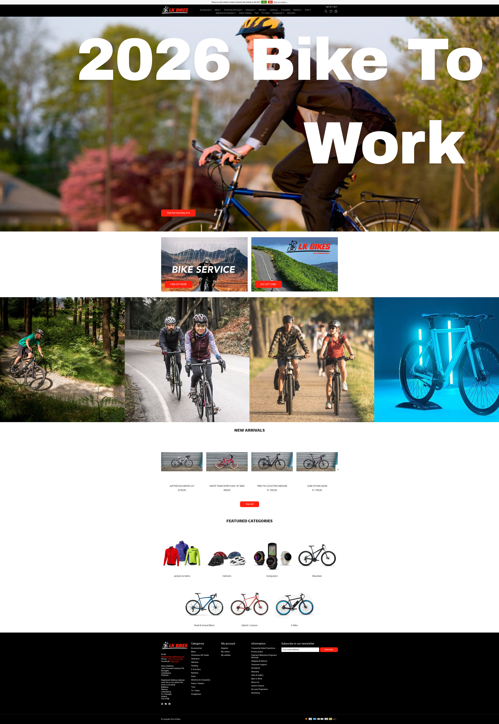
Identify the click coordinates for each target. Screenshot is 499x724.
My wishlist (226, 655)
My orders (225, 651)
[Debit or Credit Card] (335, 719)
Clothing (194, 666)
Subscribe (329, 649)
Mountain (317, 576)
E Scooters (285, 10)
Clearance (195, 659)
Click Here (174, 661)
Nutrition (194, 673)
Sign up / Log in (331, 7)
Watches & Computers (200, 680)
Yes (264, 2)
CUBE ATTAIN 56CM (317, 486)
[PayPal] (330, 719)
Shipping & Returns (259, 661)
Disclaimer (255, 668)
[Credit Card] (326, 719)
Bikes (193, 651)
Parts (193, 676)
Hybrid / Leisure (249, 625)
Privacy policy (257, 651)
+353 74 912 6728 (175, 659)
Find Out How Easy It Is (178, 213)
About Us (255, 682)
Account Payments (259, 689)
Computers (272, 576)
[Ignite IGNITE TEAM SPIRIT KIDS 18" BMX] (227, 461)
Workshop (255, 693)
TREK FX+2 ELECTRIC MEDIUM (272, 486)
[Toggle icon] (326, 11)
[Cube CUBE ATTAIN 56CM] (317, 461)
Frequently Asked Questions (263, 648)
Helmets (227, 576)
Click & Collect (257, 675)
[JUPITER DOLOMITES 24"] (182, 461)
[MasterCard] (306, 719)
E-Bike (294, 625)
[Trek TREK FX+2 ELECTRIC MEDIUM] (272, 461)
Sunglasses (196, 694)
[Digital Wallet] (320, 719)
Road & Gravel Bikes (204, 625)
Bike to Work (256, 679)
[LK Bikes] (174, 10)
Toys (256, 13)
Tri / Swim (265, 13)
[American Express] (314, 719)
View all (249, 504)
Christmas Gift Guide (200, 655)
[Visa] (310, 719)
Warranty (255, 672)
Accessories (196, 648)
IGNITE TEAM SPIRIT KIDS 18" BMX (227, 486)
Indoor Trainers (245, 13)
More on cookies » (280, 2)
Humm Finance (257, 686)
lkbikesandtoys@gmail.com (172, 656)
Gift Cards (291, 13)
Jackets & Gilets (181, 576)
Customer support (259, 664)
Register (224, 648)
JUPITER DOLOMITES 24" (181, 486)
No (270, 2)
